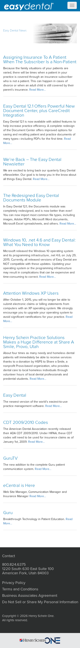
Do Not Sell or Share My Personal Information (40, 602)
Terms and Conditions (20, 589)
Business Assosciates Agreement (29, 595)
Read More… (37, 90)
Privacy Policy (13, 582)
